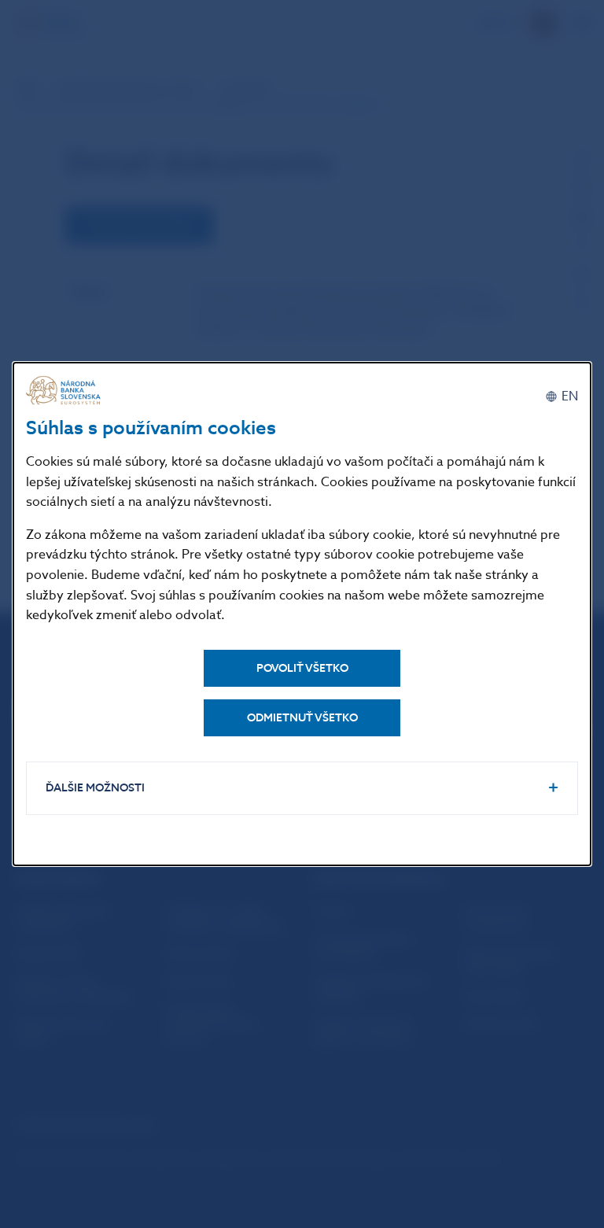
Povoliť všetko (302, 668)
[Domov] (65, 390)
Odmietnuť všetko (302, 718)
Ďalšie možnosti (95, 788)
